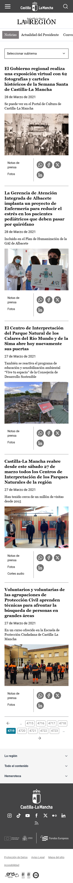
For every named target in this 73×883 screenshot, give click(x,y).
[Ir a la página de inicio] (37, 6)
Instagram (9, 815)
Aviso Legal (38, 857)
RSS (36, 823)
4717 (51, 723)
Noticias (10, 35)
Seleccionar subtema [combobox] (22, 53)
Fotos (11, 174)
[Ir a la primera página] (11, 723)
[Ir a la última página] (36, 738)
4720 (22, 731)
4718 (62, 723)
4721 (32, 731)
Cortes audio (15, 573)
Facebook (36, 815)
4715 (30, 723)
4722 (43, 731)
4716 (40, 723)
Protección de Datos (16, 857)
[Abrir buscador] (65, 6)
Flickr (54, 815)
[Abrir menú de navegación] (7, 6)
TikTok (18, 815)
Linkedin (63, 815)
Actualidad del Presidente (40, 35)
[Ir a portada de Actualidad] (36, 21)
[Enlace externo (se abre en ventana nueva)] (28, 875)
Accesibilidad (11, 865)
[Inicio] (36, 799)
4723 (54, 731)
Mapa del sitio (56, 857)
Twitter (45, 815)
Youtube (27, 815)
